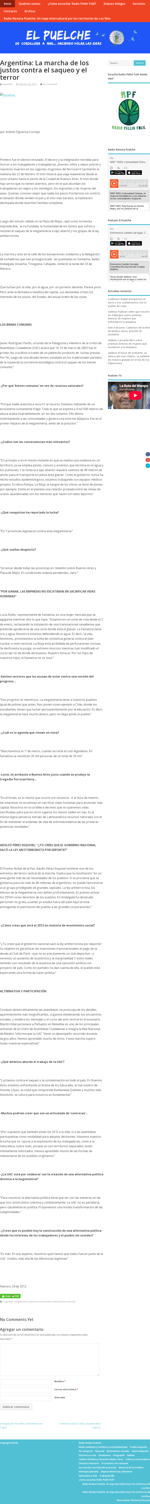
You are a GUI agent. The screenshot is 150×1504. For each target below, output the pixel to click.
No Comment (50, 84)
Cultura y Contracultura (138, 1459)
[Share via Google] (148, 461)
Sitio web (59, 1397)
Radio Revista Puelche (90, 1442)
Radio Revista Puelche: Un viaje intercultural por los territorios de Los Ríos (57, 18)
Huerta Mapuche (140, 1451)
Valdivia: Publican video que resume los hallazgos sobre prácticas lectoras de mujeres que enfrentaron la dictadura (128, 317)
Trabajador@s (107, 1475)
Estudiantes (105, 1455)
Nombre (60, 1381)
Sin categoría (86, 1451)
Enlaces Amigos (114, 4)
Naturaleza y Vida (88, 1475)
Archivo (30, 11)
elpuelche (8, 84)
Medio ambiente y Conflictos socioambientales (103, 1447)
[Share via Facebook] (148, 455)
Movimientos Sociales (118, 1451)
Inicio (7, 4)
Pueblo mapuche (138, 1447)
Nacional (99, 1451)
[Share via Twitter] (148, 467)
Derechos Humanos (89, 1463)
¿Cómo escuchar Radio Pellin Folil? (72, 4)
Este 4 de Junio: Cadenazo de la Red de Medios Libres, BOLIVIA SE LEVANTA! (129, 331)
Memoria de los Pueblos (131, 1467)
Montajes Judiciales (89, 1471)
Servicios (139, 4)
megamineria (21, 1301)
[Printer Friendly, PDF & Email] (10, 1296)
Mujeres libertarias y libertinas (116, 1471)
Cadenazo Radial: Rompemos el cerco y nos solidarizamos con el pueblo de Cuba (127, 302)
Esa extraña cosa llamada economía (97, 1467)
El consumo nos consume (115, 1463)
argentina (8, 1301)
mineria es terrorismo (40, 1301)
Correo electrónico (66, 1389)
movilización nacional (64, 1301)
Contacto (10, 11)
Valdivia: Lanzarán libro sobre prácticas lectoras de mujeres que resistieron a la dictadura (127, 344)
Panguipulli (118, 1455)
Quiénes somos (29, 4)
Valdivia (131, 1455)
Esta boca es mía (87, 1455)
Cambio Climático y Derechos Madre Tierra (101, 1459)
